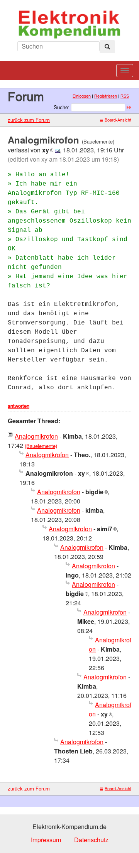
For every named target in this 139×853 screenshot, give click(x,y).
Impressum (46, 839)
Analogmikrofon (36, 436)
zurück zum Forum (29, 120)
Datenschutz (91, 839)
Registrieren (105, 96)
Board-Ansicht (118, 120)
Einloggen (82, 96)
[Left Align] (107, 46)
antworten (18, 406)
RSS (124, 96)
